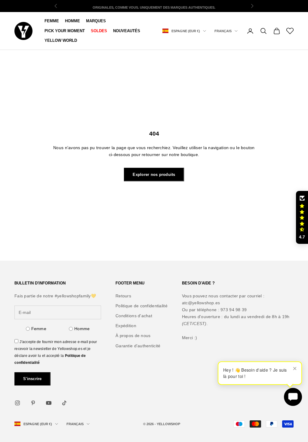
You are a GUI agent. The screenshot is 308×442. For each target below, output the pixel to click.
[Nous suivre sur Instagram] (17, 403)
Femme (52, 21)
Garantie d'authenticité (138, 345)
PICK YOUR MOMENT (65, 31)
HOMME (72, 21)
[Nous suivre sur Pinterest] (33, 403)
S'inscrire (32, 378)
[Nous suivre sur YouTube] (49, 403)
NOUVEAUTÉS (126, 31)
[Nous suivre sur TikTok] (64, 403)
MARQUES (96, 21)
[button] (302, 217)
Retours (123, 295)
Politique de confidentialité (142, 305)
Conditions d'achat (134, 315)
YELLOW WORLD (61, 40)
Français (223, 31)
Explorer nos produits (154, 174)
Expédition (126, 325)
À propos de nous (133, 335)
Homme (82, 328)
